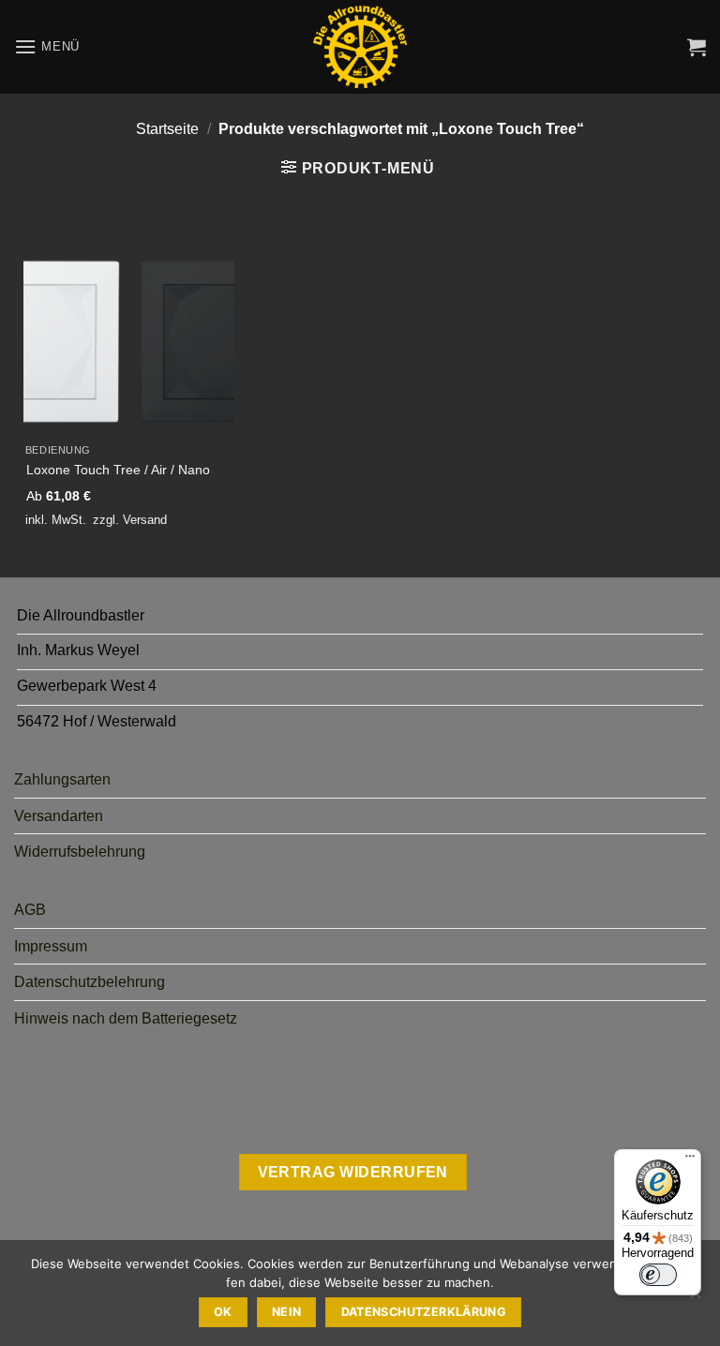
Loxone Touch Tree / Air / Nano (118, 469)
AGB (30, 910)
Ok (223, 1312)
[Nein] (694, 1298)
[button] (47, 46)
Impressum (50, 946)
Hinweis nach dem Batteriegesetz (125, 1018)
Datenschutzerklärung (424, 1312)
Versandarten (58, 816)
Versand (145, 520)
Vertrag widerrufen (353, 1172)
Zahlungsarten (62, 779)
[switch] (658, 1275)
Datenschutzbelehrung (89, 982)
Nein (287, 1312)
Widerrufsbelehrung (79, 852)
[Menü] (690, 1160)
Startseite (167, 129)
